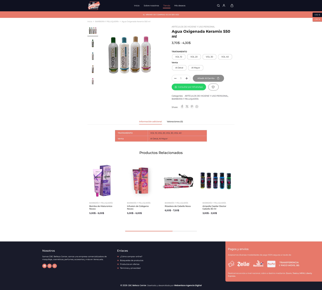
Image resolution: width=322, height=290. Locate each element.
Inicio (136, 5)
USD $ (316, 14)
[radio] (178, 56)
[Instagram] (49, 266)
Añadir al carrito (206, 78)
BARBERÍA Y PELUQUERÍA (107, 21)
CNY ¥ (316, 19)
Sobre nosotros (151, 5)
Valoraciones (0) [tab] (175, 121)
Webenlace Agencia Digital (188, 285)
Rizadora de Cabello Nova (178, 206)
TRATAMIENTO (179, 51)
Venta (175, 62)
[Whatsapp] (54, 266)
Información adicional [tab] (150, 121)
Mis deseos (179, 5)
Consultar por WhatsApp (190, 87)
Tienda (166, 5)
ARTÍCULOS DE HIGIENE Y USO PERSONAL (193, 27)
